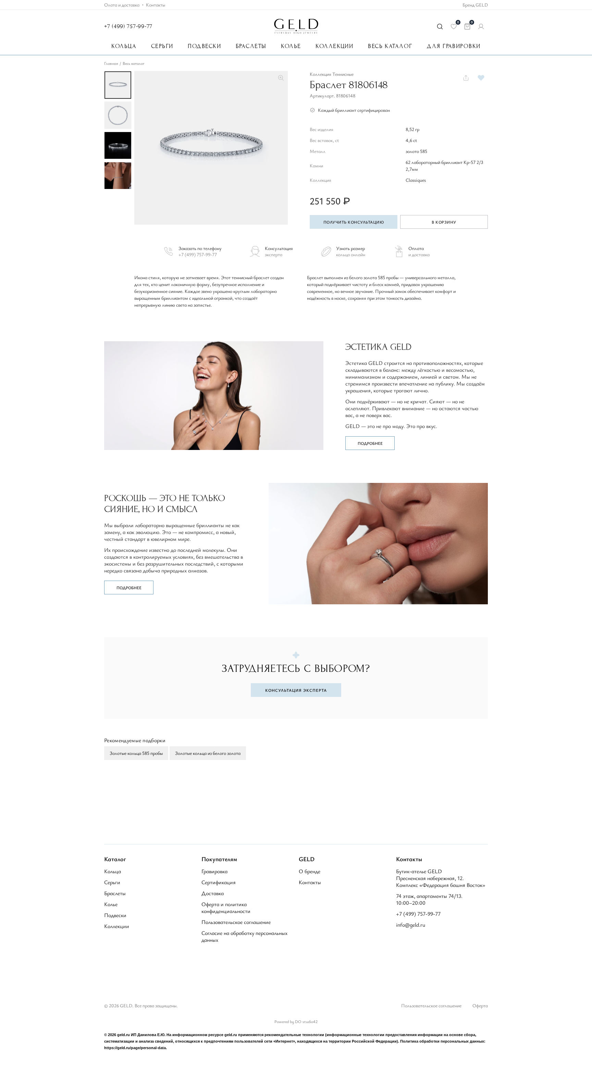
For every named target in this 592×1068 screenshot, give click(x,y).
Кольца (123, 46)
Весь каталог (390, 46)
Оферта (480, 1006)
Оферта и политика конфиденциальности (225, 907)
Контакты (155, 5)
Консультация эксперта (295, 690)
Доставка (212, 893)
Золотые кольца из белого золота (208, 753)
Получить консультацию (353, 222)
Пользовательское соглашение (236, 921)
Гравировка (214, 871)
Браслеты (251, 46)
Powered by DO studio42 (296, 1021)
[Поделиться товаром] (466, 78)
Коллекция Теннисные (332, 74)
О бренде (309, 871)
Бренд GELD (475, 5)
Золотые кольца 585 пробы (136, 753)
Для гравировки (453, 46)
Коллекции (334, 46)
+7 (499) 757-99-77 (128, 26)
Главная (111, 63)
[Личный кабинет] (481, 26)
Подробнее (370, 443)
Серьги (162, 46)
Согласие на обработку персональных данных (244, 936)
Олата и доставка (121, 5)
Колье (291, 46)
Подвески (204, 46)
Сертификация (218, 882)
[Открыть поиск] (440, 26)
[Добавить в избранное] (481, 78)
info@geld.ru (410, 924)
